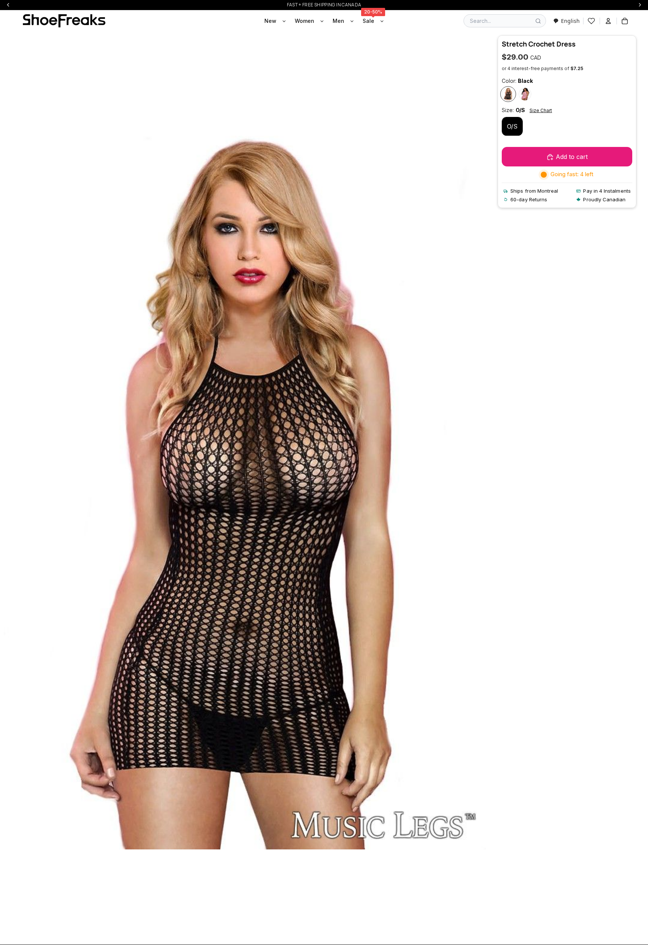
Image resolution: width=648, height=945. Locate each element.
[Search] (538, 20)
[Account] (608, 21)
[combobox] (566, 20)
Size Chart (541, 110)
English (570, 20)
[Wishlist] (591, 21)
